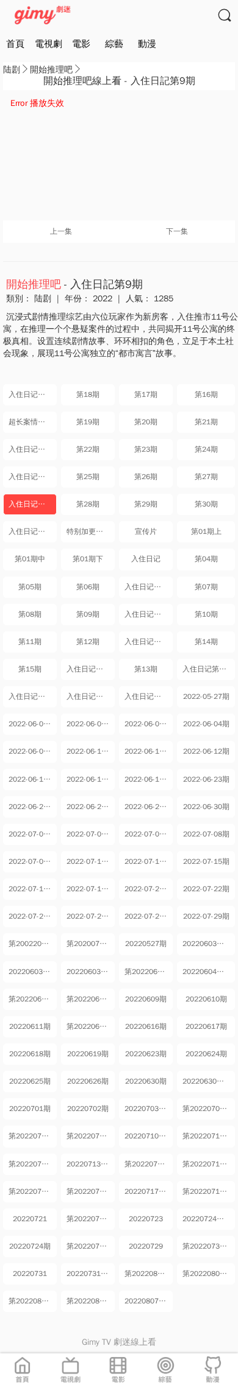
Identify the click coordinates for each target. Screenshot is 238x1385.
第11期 (29, 642)
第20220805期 (206, 1273)
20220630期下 (206, 1081)
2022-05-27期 (206, 696)
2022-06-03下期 (148, 724)
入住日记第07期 (33, 696)
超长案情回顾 (30, 422)
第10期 (206, 614)
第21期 (206, 422)
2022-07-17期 (90, 889)
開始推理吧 (51, 70)
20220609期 (146, 999)
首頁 (15, 43)
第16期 (206, 394)
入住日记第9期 (33, 504)
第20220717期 (206, 1191)
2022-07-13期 (90, 861)
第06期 (87, 587)
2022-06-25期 (90, 807)
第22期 (87, 449)
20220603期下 (91, 972)
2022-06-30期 (206, 807)
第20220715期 (33, 1191)
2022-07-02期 (90, 834)
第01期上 (206, 531)
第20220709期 (91, 1136)
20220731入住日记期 (91, 1273)
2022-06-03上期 (33, 724)
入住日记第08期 (91, 696)
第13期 (145, 669)
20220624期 (206, 1054)
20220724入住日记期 (208, 1219)
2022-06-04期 (206, 724)
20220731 (30, 1273)
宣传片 (146, 531)
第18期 (87, 394)
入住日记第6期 (33, 394)
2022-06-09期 (32, 751)
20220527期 (146, 943)
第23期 (145, 449)
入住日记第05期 (91, 669)
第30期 (206, 504)
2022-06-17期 (32, 779)
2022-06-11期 (147, 751)
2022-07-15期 (206, 861)
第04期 (206, 559)
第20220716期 (91, 1191)
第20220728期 (91, 1246)
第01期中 (30, 559)
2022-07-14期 (147, 861)
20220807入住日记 (148, 1301)
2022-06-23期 (206, 779)
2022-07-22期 (206, 889)
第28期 (87, 504)
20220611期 (30, 1026)
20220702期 (88, 1108)
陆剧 (11, 70)
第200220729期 (33, 943)
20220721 (30, 1219)
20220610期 (206, 999)
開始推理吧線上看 (82, 81)
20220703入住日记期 (148, 1108)
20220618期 (30, 1054)
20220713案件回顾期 (91, 1164)
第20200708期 (91, 943)
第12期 (87, 642)
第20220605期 (91, 999)
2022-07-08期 (206, 834)
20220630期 (146, 1081)
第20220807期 (91, 1301)
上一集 (61, 231)
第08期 (29, 614)
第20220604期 (148, 972)
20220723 (146, 1219)
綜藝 (114, 43)
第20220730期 (206, 1246)
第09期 (87, 614)
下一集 (177, 231)
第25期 (87, 477)
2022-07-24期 (90, 916)
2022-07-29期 (206, 916)
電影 (81, 43)
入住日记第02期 (148, 587)
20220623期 (146, 1054)
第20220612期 (91, 1026)
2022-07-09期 (32, 861)
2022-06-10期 (90, 751)
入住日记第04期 (148, 642)
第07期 (206, 587)
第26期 (145, 477)
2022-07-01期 (32, 834)
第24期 (206, 449)
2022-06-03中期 (91, 724)
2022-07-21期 (147, 889)
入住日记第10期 (33, 531)
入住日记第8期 (33, 477)
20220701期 (30, 1108)
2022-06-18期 (90, 779)
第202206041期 (33, 999)
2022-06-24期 (32, 807)
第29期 (145, 504)
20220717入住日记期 (148, 1191)
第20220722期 (91, 1219)
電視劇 (48, 43)
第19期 (87, 422)
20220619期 (88, 1054)
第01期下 (88, 559)
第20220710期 (206, 1136)
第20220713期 (148, 1164)
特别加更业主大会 (91, 531)
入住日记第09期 (148, 696)
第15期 (29, 669)
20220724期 (30, 1246)
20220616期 (146, 1026)
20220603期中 (206, 943)
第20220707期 (206, 1108)
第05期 (29, 587)
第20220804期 (148, 1273)
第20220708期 (33, 1136)
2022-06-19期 (147, 779)
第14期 (206, 642)
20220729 (146, 1246)
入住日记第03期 (148, 614)
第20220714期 (206, 1164)
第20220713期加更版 (33, 1164)
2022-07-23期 (32, 916)
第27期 (206, 477)
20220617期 (206, 1026)
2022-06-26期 (147, 807)
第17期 (145, 394)
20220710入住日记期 (148, 1136)
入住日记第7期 (33, 449)
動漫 (147, 43)
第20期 (145, 422)
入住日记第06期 (208, 669)
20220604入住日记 (208, 972)
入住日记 (145, 559)
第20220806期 (33, 1301)
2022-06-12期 (206, 751)
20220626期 (88, 1081)
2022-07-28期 (147, 916)
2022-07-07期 (147, 834)
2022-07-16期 (32, 889)
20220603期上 (33, 972)
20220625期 (30, 1081)
